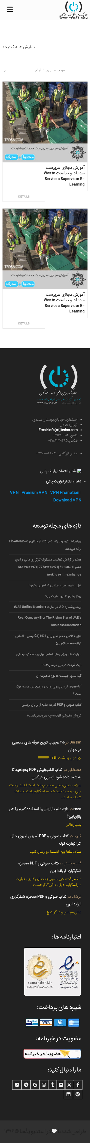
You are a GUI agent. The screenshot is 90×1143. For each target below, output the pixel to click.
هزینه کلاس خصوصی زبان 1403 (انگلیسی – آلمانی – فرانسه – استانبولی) (47, 640)
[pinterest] (77, 1094)
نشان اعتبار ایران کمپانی (63, 481)
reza (77, 809)
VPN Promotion (65, 492)
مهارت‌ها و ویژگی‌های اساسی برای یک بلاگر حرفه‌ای (48, 654)
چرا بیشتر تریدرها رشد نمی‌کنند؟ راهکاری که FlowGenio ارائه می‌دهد (45, 545)
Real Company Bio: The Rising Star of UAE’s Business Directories (49, 621)
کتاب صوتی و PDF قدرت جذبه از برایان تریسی (51, 704)
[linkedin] (68, 1094)
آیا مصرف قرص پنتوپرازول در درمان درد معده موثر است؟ (48, 690)
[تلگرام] (26, 1084)
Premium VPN (35, 492)
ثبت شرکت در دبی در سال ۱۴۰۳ (61, 665)
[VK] (17, 1084)
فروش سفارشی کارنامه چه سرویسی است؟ (54, 715)
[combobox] (33, 71)
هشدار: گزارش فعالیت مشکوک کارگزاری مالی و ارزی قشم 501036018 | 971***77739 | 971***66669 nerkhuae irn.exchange (48, 567)
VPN (14, 492)
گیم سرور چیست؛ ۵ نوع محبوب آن (58, 675)
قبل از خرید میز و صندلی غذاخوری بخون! (55, 585)
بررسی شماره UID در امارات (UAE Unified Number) (47, 607)
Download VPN (67, 500)
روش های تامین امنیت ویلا (63, 596)
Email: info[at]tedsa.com (58, 430)
